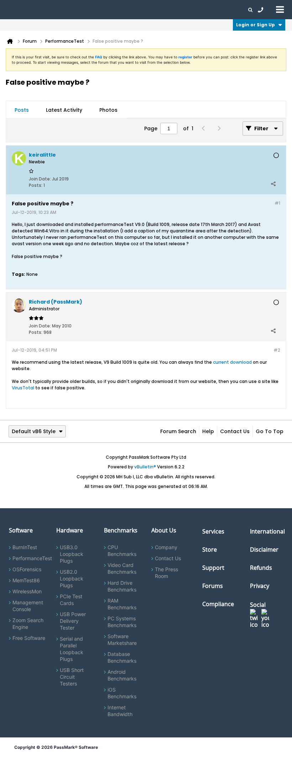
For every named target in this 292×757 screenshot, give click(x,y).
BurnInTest (24, 547)
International (267, 531)
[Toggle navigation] (280, 9)
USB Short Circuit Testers (72, 677)
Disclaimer (264, 549)
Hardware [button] (42, 9)
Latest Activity (64, 110)
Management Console (27, 605)
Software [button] (16, 9)
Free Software (28, 638)
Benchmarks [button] (72, 9)
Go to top (269, 431)
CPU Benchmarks (122, 550)
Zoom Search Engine (27, 623)
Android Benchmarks (122, 675)
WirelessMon (27, 591)
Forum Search (178, 431)
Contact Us (235, 431)
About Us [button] (165, 9)
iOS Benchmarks (122, 693)
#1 (277, 203)
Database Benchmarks (122, 657)
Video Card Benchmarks (122, 568)
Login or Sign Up (255, 25)
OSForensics (26, 569)
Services (213, 531)
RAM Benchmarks (122, 604)
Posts (22, 110)
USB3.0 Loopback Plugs (71, 554)
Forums (188, 9)
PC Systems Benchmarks (122, 621)
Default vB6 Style (34, 431)
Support (140, 9)
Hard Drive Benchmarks (122, 586)
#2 (276, 350)
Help (208, 431)
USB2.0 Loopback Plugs (71, 578)
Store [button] (120, 9)
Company (166, 547)
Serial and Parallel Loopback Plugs (71, 649)
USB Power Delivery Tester (73, 621)
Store (209, 549)
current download (232, 362)
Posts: (35, 185)
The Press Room (166, 572)
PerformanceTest (32, 558)
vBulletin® (145, 467)
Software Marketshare (122, 639)
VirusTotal (23, 388)
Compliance (218, 604)
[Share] (273, 184)
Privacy (259, 586)
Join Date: (40, 179)
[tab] (21, 110)
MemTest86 (26, 580)
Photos (108, 110)
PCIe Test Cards (71, 599)
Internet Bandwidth (120, 710)
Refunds (261, 568)
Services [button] (100, 9)
